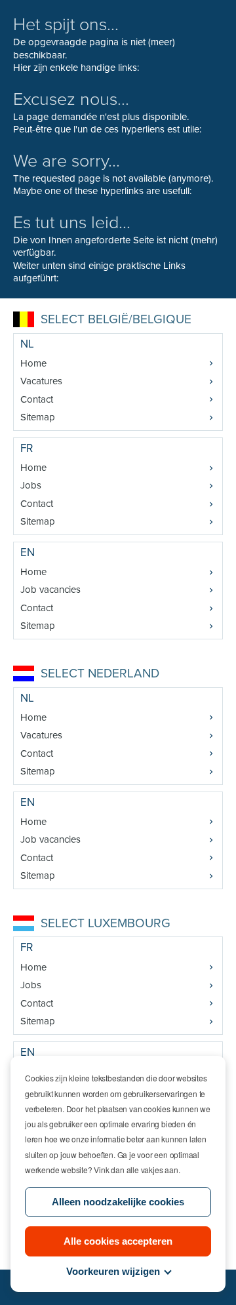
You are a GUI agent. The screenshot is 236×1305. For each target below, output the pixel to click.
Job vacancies (50, 589)
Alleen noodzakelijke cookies (118, 1201)
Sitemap (37, 417)
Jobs (30, 485)
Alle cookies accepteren (118, 1241)
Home (33, 363)
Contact (36, 399)
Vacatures (41, 381)
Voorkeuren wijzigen (113, 1271)
